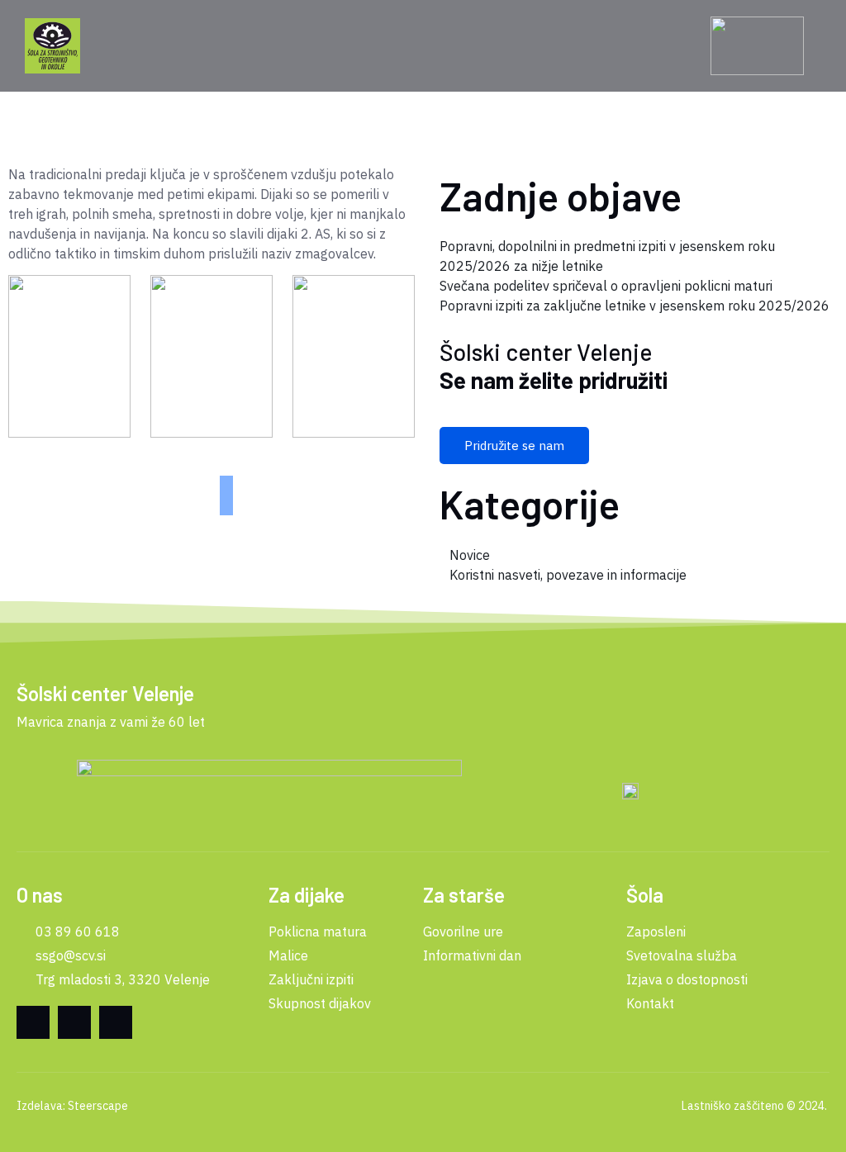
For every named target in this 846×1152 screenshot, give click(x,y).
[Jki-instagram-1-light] (115, 1022)
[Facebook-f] (33, 1022)
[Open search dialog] (692, 47)
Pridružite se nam (514, 445)
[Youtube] (74, 1022)
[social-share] (226, 482)
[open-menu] (143, 46)
